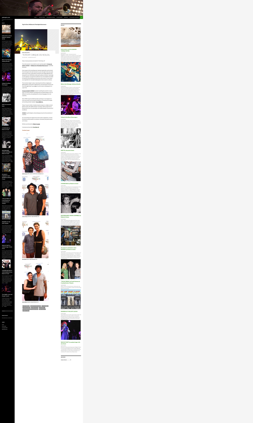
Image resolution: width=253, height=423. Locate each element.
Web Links (66, 17)
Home (35, 17)
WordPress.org (4, 329)
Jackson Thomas (24, 216)
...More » (8, 48)
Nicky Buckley (24, 259)
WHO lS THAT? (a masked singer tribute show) (7, 247)
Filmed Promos (59, 17)
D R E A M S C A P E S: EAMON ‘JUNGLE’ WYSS (7, 37)
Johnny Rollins (35, 307)
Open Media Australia (51, 17)
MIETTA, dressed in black (67, 150)
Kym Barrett (42, 307)
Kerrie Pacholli (32, 57)
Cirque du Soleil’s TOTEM (28, 90)
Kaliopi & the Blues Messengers (69, 117)
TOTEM (24, 113)
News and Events (26, 52)
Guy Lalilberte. (39, 101)
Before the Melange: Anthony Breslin (70, 84)
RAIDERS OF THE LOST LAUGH (69, 311)
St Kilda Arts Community (74, 17)
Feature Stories (42, 17)
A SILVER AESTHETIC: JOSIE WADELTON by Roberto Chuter (7, 272)
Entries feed (4, 326)
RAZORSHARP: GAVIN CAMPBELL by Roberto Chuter (7, 152)
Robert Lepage (36, 124)
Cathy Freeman (24, 173)
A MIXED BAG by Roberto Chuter (69, 183)
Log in (3, 324)
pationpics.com (6, 17)
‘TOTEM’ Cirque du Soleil (36, 54)
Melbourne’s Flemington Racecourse (39, 65)
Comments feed (4, 327)
